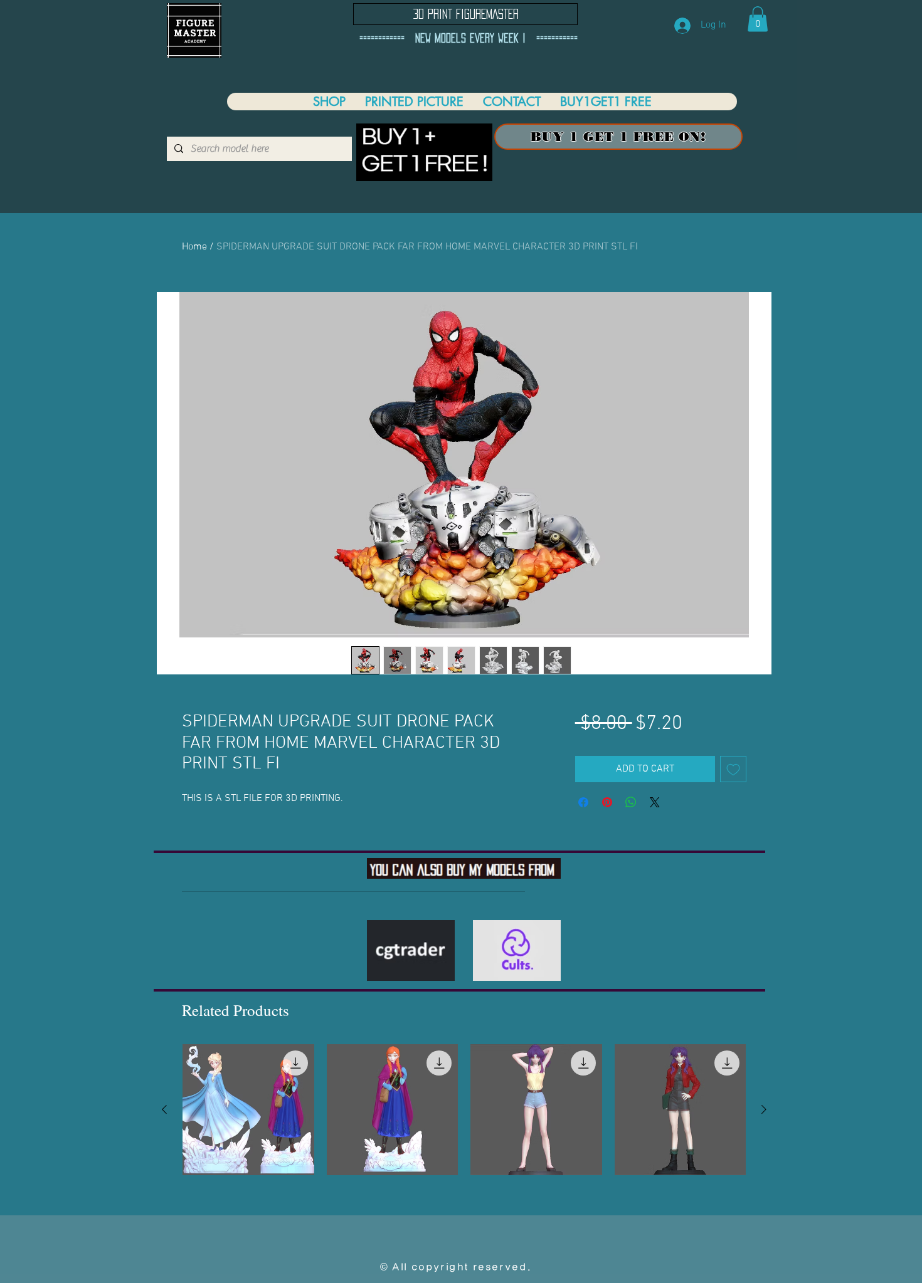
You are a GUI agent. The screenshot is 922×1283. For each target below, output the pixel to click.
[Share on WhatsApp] (631, 802)
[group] (464, 1110)
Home (194, 247)
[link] (757, 19)
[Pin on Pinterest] (607, 802)
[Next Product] (763, 1109)
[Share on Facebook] (583, 802)
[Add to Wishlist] (733, 769)
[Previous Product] (164, 1109)
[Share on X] (654, 802)
